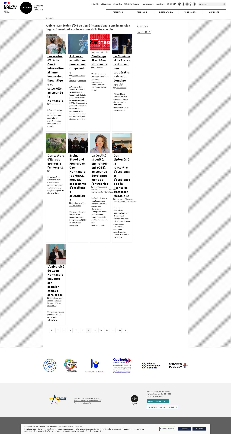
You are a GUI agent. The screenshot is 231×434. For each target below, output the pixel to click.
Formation (82, 80)
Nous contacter (156, 401)
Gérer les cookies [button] (167, 429)
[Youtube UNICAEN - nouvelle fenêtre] (194, 4)
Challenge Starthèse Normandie (99, 60)
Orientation (109, 192)
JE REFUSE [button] (199, 429)
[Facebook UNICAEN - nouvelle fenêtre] (183, 4)
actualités (95, 4)
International (55, 104)
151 (119, 330)
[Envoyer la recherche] (224, 4)
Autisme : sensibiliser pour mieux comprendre (77, 64)
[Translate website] (174, 4)
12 (107, 330)
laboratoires (117, 4)
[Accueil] (46, 18)
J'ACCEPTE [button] (184, 429)
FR (168, 4)
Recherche (98, 67)
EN (171, 4)
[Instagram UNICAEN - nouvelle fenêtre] (187, 4)
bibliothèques (106, 4)
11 (101, 330)
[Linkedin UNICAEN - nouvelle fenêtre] (190, 4)
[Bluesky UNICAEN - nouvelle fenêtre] (179, 4)
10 (94, 330)
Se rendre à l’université (161, 407)
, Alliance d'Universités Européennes (87, 400)
